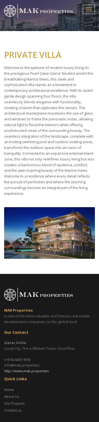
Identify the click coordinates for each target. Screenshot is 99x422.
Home (9, 389)
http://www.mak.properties (26, 370)
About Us (11, 396)
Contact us (13, 410)
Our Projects (14, 403)
